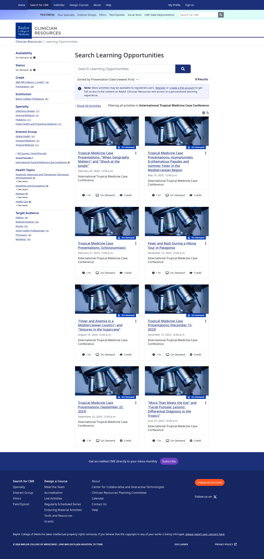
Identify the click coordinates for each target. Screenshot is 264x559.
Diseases (21, 193)
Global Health (25, 136)
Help (108, 5)
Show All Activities (89, 106)
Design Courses (79, 5)
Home (21, 5)
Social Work (135, 14)
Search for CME (40, 5)
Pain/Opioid (21, 504)
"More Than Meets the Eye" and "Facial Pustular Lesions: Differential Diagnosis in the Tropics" (172, 409)
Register (161, 87)
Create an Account (209, 482)
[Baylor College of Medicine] (39, 31)
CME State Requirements (159, 14)
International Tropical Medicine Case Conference (42, 162)
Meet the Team (54, 487)
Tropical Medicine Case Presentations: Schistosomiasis (102, 245)
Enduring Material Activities (63, 510)
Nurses (21, 226)
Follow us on (204, 497)
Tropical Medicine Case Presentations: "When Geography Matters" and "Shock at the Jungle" (103, 159)
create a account (182, 87)
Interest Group (23, 493)
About (97, 5)
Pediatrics (23, 119)
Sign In (189, 5)
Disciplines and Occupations (32, 185)
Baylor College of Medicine (32, 98)
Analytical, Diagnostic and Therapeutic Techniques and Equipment (42, 176)
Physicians (23, 234)
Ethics (102, 14)
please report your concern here (205, 534)
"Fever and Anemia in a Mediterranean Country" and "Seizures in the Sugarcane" (100, 325)
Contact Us (99, 504)
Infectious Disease (27, 111)
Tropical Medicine (27, 144)
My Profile (174, 5)
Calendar (59, 5)
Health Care (23, 201)
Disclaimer (181, 544)
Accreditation (53, 493)
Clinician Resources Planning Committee (119, 493)
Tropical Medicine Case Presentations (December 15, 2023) (170, 325)
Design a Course (55, 481)
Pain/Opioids (117, 14)
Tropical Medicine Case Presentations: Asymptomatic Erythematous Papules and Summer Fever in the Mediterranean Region (170, 161)
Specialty (19, 487)
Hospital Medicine (27, 140)
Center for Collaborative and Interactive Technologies (128, 487)
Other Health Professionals (32, 230)
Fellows (21, 217)
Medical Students (27, 221)
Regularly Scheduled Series (62, 504)
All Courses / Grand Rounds (32, 153)
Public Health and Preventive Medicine (38, 123)
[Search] (183, 69)
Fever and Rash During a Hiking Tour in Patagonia (172, 245)
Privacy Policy (224, 544)
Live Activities (53, 498)
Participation (24, 86)
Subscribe (169, 461)
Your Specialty (66, 14)
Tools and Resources (58, 516)
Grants (49, 521)
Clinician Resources (29, 42)
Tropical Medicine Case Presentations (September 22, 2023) (101, 407)
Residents (23, 239)
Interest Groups (86, 14)
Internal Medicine (27, 115)
